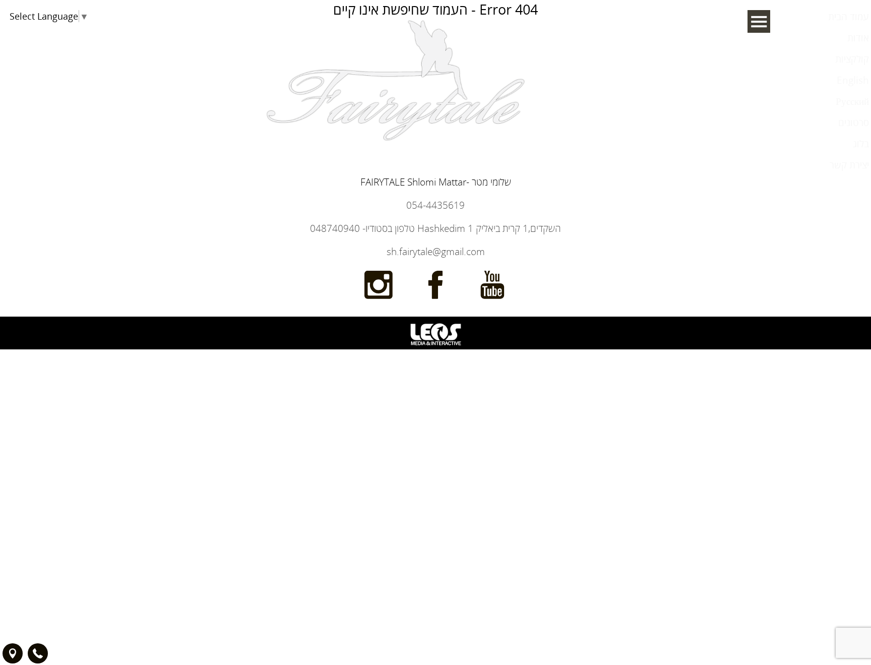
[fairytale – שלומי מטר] (396, 210)
